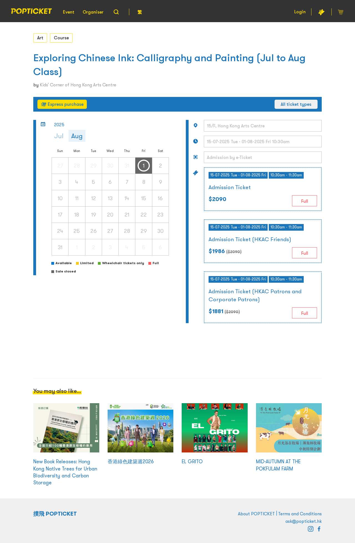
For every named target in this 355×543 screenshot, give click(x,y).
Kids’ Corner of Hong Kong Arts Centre (78, 85)
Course (61, 37)
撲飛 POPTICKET (55, 513)
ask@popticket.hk (303, 521)
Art (40, 37)
